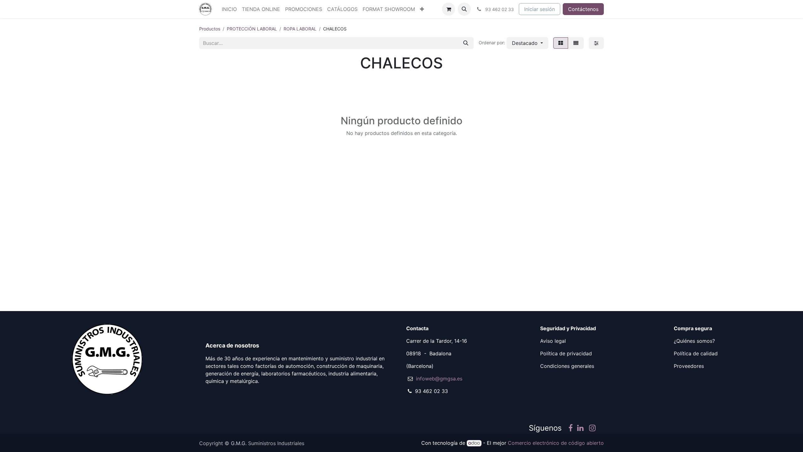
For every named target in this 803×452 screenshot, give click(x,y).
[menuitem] (229, 9)
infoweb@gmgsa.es (439, 378)
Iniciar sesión (539, 9)
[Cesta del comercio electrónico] (448, 9)
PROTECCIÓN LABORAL (252, 28)
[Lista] (576, 43)
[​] (570, 429)
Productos (209, 28)
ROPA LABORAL (300, 28)
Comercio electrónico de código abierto (556, 443)
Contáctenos (583, 9)
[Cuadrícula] (560, 43)
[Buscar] (466, 43)
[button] (464, 9)
